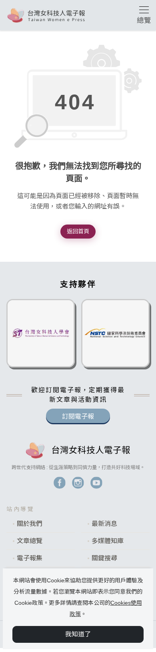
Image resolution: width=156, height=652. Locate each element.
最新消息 (104, 523)
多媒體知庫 (108, 541)
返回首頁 (78, 231)
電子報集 (29, 558)
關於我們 (29, 523)
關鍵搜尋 (104, 558)
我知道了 (78, 634)
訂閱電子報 (78, 416)
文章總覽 (29, 541)
